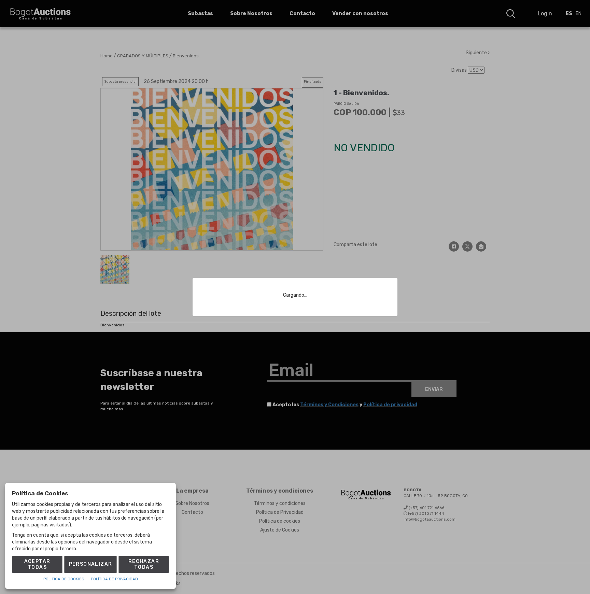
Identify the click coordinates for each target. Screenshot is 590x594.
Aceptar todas (37, 564)
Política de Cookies (63, 579)
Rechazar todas (143, 564)
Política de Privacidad (114, 579)
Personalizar (90, 564)
